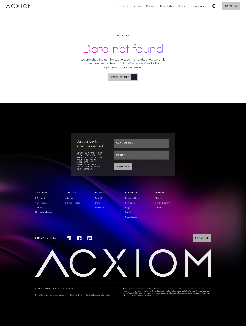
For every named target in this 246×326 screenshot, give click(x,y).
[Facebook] (79, 238)
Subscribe (123, 166)
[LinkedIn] (69, 238)
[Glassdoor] (90, 238)
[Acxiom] (19, 6)
